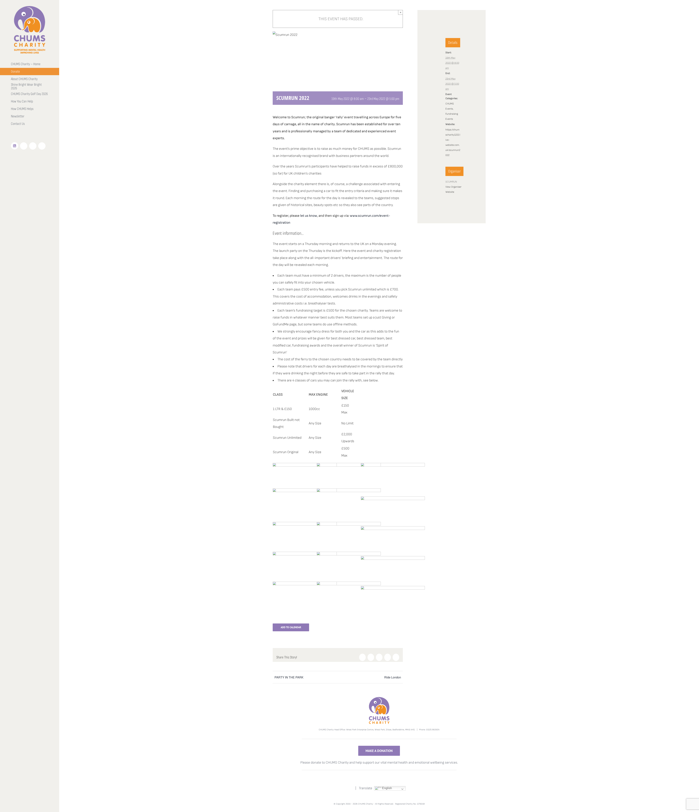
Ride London (392, 677)
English (386, 788)
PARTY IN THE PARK (289, 677)
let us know (308, 216)
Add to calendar (291, 627)
